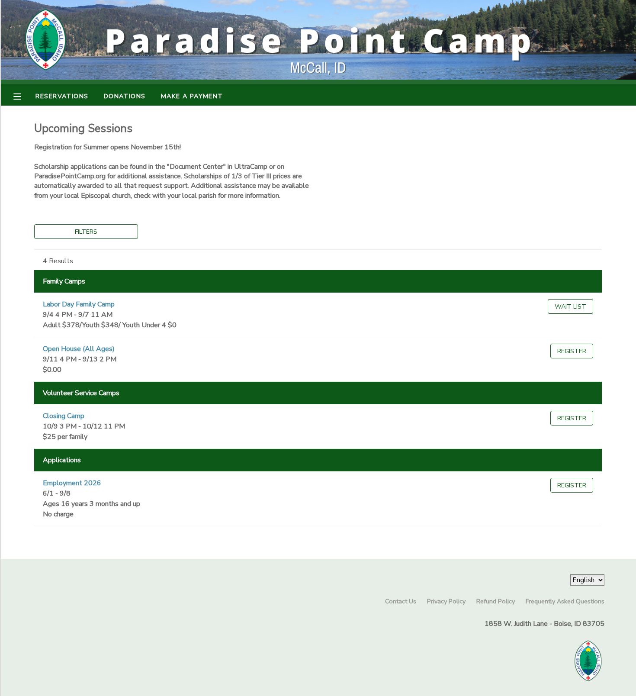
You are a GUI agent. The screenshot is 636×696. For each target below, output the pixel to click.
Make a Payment (192, 96)
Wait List (570, 306)
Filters (86, 231)
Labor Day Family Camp (79, 304)
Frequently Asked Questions (565, 601)
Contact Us (400, 601)
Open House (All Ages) (79, 349)
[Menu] (24, 95)
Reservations (61, 96)
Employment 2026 (72, 483)
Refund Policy (495, 601)
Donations (125, 96)
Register (571, 351)
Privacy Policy (446, 601)
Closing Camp (63, 416)
